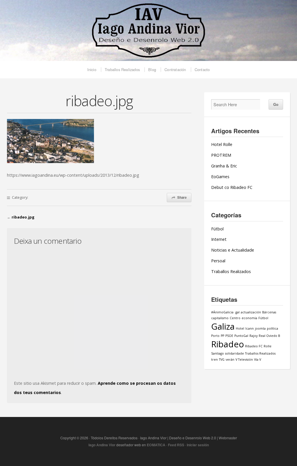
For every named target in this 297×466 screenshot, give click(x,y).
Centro (235, 318)
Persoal (218, 260)
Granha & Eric (224, 166)
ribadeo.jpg (23, 217)
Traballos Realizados (122, 69)
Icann (249, 328)
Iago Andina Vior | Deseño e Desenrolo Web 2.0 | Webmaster (148, 30)
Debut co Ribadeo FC (231, 187)
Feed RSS (176, 444)
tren (214, 359)
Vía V (257, 359)
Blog (152, 69)
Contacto (202, 69)
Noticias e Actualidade (232, 250)
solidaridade (234, 353)
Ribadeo (227, 344)
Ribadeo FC (253, 346)
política (272, 328)
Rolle (267, 346)
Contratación (175, 69)
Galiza (223, 326)
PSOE (229, 336)
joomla (260, 328)
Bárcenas (269, 312)
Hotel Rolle (221, 144)
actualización (251, 312)
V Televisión (244, 359)
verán (230, 359)
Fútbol (217, 229)
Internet (219, 239)
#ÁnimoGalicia (222, 312)
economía (249, 318)
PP (222, 336)
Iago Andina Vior (101, 444)
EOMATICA (156, 444)
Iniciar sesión (198, 444)
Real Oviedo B (269, 336)
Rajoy (253, 336)
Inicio (91, 69)
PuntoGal (241, 336)
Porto (215, 336)
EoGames (220, 176)
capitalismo (220, 318)
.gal (237, 312)
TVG (221, 359)
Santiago (217, 353)
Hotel (240, 328)
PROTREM (221, 155)
